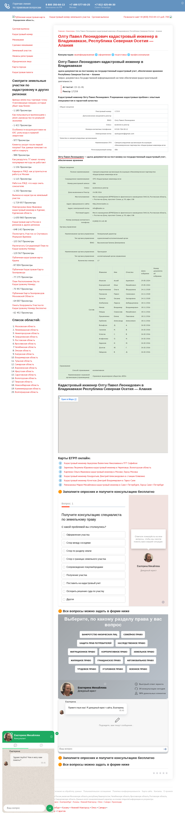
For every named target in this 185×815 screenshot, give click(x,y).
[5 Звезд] (166, 773)
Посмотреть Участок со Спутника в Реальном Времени (30, 235)
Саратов (61, 811)
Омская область (23, 350)
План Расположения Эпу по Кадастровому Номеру (25, 283)
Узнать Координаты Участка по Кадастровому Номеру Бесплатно (29, 307)
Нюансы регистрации (22, 55)
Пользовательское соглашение (97, 791)
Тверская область (23, 381)
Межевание (18, 39)
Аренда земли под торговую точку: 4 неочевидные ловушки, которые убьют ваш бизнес (29, 102)
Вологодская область (25, 378)
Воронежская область (26, 367)
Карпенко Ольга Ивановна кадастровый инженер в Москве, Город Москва (101, 471)
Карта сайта (147, 791)
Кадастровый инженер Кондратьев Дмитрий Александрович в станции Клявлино (104, 476)
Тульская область (23, 360)
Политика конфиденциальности (126, 791)
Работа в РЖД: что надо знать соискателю (28, 185)
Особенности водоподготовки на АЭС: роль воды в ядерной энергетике (29, 132)
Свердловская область (26, 336)
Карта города (19, 66)
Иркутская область (24, 371)
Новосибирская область (27, 385)
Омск (100, 802)
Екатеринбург (65, 802)
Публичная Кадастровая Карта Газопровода (27, 271)
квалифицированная (84, 54)
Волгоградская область (26, 392)
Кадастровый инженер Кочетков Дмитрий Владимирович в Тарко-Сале (99, 480)
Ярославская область (25, 343)
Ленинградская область (26, 329)
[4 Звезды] (163, 773)
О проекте (168, 791)
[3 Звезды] (160, 773)
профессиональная (140, 54)
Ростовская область (25, 340)
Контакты (158, 791)
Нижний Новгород (88, 802)
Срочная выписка (100, 16)
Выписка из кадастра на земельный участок (29, 197)
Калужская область (24, 353)
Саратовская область (25, 374)
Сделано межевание (22, 45)
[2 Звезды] (157, 773)
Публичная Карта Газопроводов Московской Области (28, 295)
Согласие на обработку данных (68, 791)
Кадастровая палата (22, 72)
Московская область (25, 326)
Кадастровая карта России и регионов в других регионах (26, 223)
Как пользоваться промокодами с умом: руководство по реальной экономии (29, 117)
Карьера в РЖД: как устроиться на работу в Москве (29, 173)
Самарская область (24, 364)
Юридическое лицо (22, 61)
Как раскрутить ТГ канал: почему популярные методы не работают (29, 161)
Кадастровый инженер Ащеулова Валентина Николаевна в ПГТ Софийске (100, 463)
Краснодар (117, 802)
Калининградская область (28, 388)
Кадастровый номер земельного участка (69, 16)
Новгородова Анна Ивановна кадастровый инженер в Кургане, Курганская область (28, 209)
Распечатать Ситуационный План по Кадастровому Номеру (30, 247)
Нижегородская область (27, 333)
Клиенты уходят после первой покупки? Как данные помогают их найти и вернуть (29, 147)
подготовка (121, 54)
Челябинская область (25, 347)
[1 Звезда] (153, 773)
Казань (76, 802)
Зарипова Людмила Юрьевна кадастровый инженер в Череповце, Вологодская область (107, 467)
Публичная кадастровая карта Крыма (27, 259)
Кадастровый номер (22, 34)
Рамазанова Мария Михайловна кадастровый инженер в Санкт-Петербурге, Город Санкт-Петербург (114, 484)
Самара (107, 802)
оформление (104, 54)
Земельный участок (22, 50)
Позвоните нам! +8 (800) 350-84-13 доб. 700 (147, 16)
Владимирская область (26, 357)
